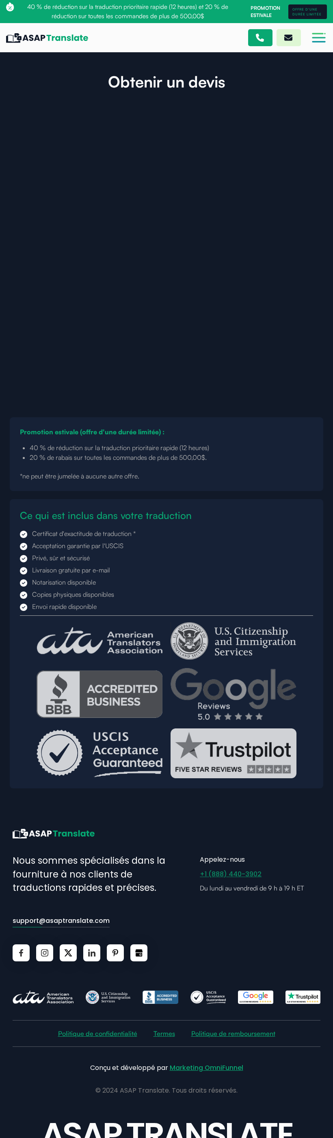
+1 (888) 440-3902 (231, 874)
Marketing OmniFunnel (206, 1067)
